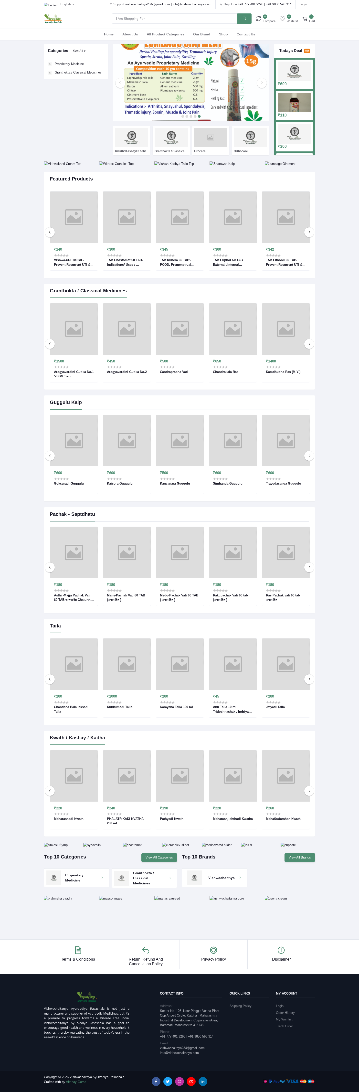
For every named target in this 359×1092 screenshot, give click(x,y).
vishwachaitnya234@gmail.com (147, 4)
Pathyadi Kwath (171, 819)
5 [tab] (199, 117)
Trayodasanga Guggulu (283, 483)
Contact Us (246, 34)
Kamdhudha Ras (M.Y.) (283, 372)
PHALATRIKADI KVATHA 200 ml (125, 821)
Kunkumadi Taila (119, 707)
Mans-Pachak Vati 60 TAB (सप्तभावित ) (126, 598)
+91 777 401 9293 (250, 4)
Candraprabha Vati (174, 372)
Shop (223, 34)
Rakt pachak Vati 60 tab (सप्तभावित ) (230, 598)
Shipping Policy (241, 1006)
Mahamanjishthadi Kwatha (233, 819)
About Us (130, 34)
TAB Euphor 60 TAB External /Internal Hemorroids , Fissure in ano (231, 262)
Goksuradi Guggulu (69, 483)
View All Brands (300, 857)
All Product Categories (165, 34)
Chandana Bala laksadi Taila (71, 709)
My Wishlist (284, 1019)
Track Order (284, 1026)
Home (109, 34)
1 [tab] (183, 117)
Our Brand (201, 34)
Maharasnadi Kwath (69, 819)
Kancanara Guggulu (175, 483)
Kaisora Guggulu (120, 483)
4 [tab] (195, 117)
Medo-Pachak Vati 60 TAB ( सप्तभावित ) (179, 598)
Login (303, 4)
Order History (285, 1013)
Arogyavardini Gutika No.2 (127, 372)
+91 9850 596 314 (278, 4)
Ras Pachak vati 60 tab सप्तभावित (283, 598)
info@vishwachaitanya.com (192, 4)
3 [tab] (191, 117)
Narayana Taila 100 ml (176, 707)
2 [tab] (187, 117)
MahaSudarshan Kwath (283, 819)
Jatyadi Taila (275, 707)
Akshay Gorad (76, 1082)
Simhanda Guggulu (228, 483)
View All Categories (159, 857)
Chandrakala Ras (225, 372)
